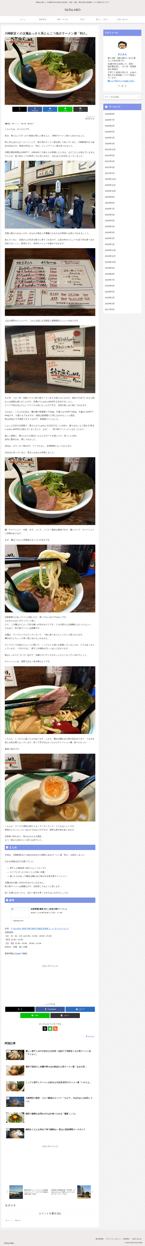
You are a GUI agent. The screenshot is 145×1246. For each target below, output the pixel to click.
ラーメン (17, 123)
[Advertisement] (50, 984)
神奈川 (31, 123)
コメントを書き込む (50, 1213)
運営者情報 (99, 1239)
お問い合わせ (136, 1239)
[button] (80, 109)
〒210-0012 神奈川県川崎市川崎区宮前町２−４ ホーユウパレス (40, 928)
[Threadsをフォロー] (45, 1028)
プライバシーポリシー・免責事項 (118, 1239)
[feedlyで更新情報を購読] (50, 1028)
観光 (8, 123)
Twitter (18, 953)
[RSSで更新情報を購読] (55, 1028)
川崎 (24, 123)
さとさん (122, 54)
